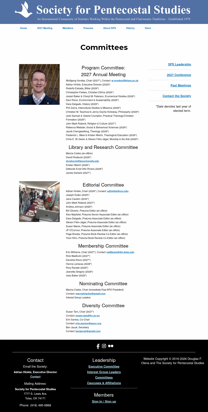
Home (23, 28)
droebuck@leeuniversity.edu (82, 161)
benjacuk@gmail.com (88, 331)
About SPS (109, 28)
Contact (35, 376)
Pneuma (88, 28)
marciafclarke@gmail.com (90, 293)
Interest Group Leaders (104, 372)
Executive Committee (103, 366)
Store (148, 28)
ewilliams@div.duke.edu (120, 252)
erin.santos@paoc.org (88, 323)
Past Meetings (181, 85)
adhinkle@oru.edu (118, 191)
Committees (104, 377)
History (130, 28)
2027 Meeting (44, 28)
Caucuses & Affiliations (104, 383)
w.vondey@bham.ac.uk (124, 80)
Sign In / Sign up (104, 401)
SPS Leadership (179, 64)
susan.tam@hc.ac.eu (88, 315)
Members (68, 28)
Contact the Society (177, 96)
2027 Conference (179, 74)
